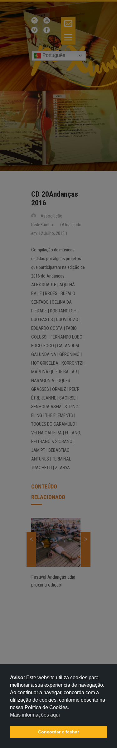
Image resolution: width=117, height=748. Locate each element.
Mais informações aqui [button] (35, 715)
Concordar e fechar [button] (58, 731)
